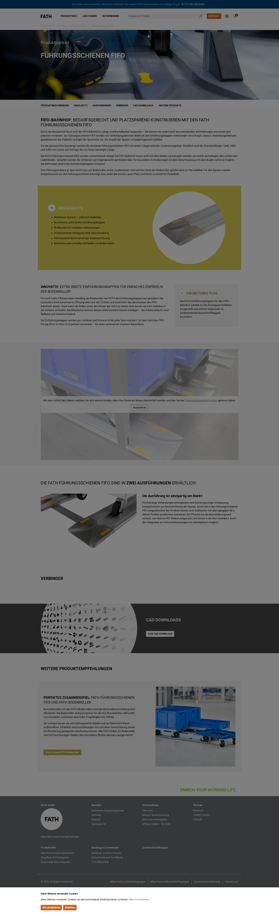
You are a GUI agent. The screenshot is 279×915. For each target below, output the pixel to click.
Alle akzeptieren (51, 907)
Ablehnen (70, 907)
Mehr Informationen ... (140, 899)
